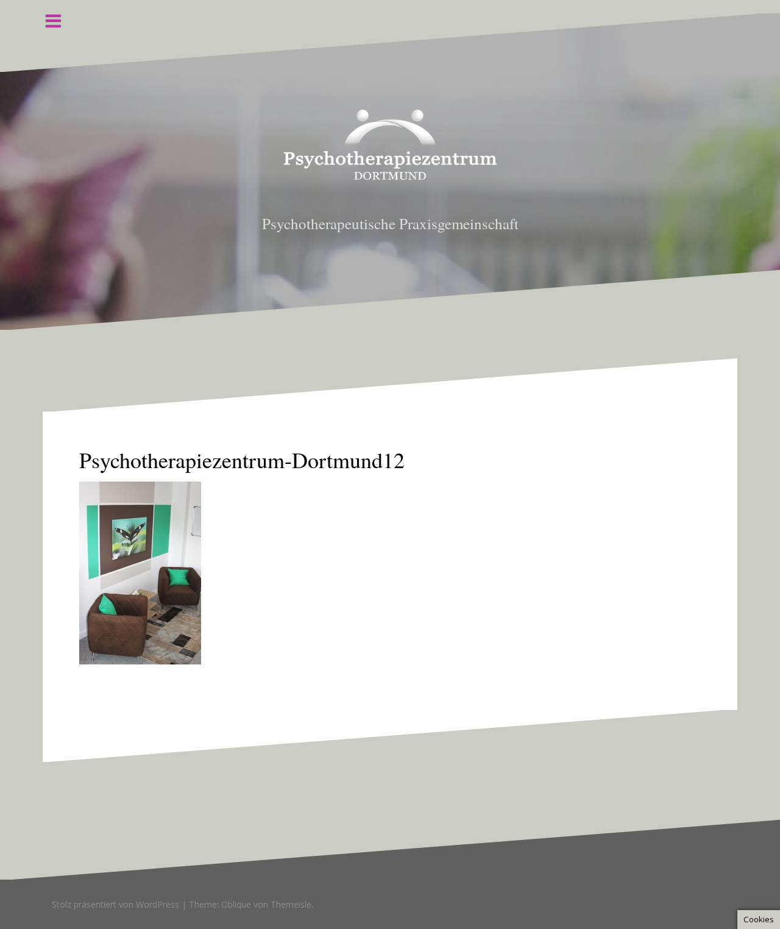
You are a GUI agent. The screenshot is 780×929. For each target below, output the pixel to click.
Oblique (236, 904)
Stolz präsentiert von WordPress (115, 904)
